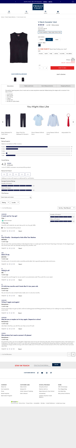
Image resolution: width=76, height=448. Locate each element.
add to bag (62, 68)
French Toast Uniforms (10, 17)
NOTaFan (4, 239)
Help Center (23, 386)
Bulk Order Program (6, 395)
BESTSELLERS (48, 1)
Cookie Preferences (50, 403)
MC (2, 272)
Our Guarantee (5, 389)
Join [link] (56, 364)
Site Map (43, 403)
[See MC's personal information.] (4, 272)
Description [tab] (10, 86)
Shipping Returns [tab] (66, 86)
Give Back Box (62, 391)
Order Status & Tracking (26, 391)
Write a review (55, 25)
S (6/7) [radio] (46, 53)
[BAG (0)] (58, 11)
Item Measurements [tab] (47, 86)
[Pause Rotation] (73, 2)
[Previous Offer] (15, 1)
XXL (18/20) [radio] (69, 53)
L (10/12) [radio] (56, 53)
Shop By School (43, 386)
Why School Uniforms (64, 393)
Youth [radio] (49, 39)
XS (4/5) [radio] (41, 53)
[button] (45, 12)
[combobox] (68, 208)
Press (2, 391)
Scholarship (42, 393)
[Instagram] (47, 373)
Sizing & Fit (23, 389)
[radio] (50, 32)
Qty (40, 65)
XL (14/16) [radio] (62, 53)
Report (20, 231)
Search (26, 13)
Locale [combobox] (14, 202)
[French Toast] (37, 6)
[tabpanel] (38, 96)
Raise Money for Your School (46, 391)
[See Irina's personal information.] (5, 218)
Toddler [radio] (42, 39)
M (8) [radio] (51, 53)
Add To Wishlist (61, 74)
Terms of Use (22, 403)
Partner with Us (43, 389)
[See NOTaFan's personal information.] (8, 239)
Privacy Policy (29, 403)
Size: (39, 51)
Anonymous (4, 288)
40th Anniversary (62, 386)
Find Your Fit (44, 49)
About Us (3, 386)
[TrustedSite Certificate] (15, 402)
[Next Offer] (60, 1)
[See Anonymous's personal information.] (9, 288)
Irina (2, 218)
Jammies (3, 256)
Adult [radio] (56, 39)
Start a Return (24, 393)
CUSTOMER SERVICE (29, 372)
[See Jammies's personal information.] (7, 256)
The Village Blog (62, 389)
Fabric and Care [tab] (28, 86)
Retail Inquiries (5, 393)
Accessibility (36, 403)
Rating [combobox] (4, 202)
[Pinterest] (51, 373)
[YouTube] (42, 373)
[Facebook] (38, 373)
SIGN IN (45, 13)
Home (2, 17)
